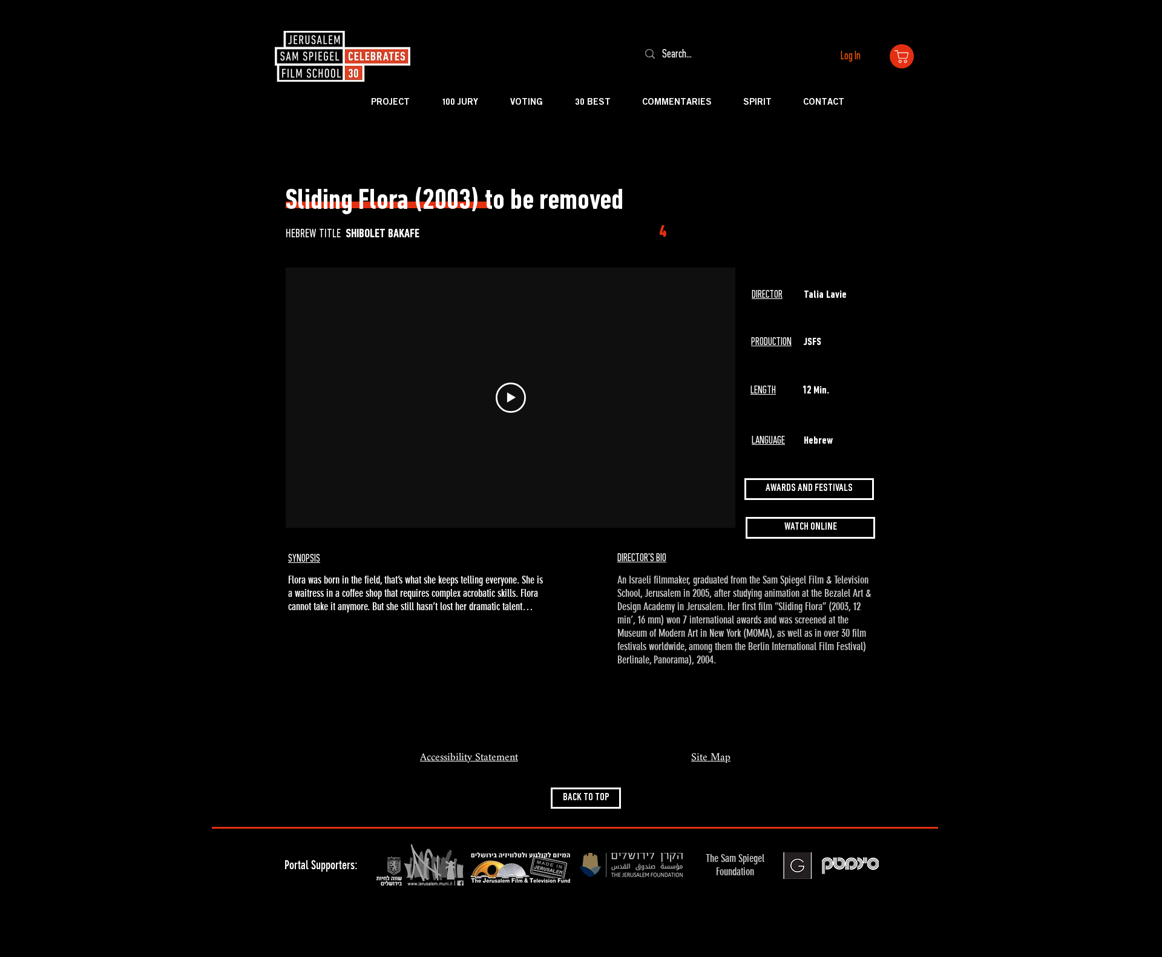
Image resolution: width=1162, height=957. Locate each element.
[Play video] (511, 398)
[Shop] (902, 56)
